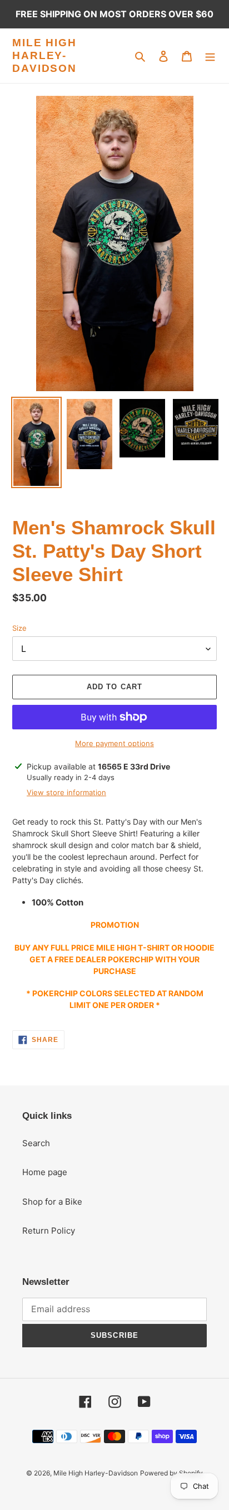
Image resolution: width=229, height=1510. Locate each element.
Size (19, 628)
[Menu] (210, 56)
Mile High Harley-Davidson (44, 55)
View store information (66, 792)
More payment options (114, 743)
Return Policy (48, 1230)
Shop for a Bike (52, 1201)
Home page (44, 1172)
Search (36, 1143)
